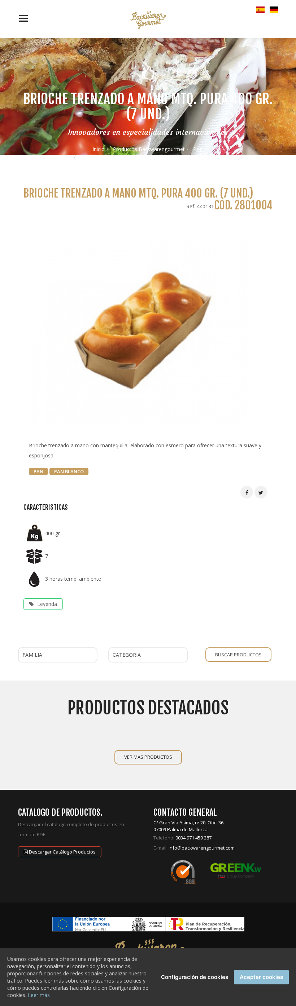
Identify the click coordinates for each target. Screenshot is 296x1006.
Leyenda (47, 604)
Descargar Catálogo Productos (62, 851)
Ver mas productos (148, 757)
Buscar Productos (238, 654)
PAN (198, 149)
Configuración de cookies (194, 977)
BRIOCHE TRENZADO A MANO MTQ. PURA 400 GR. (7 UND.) (152, 156)
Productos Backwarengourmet (149, 149)
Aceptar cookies (261, 977)
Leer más (39, 995)
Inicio (98, 149)
